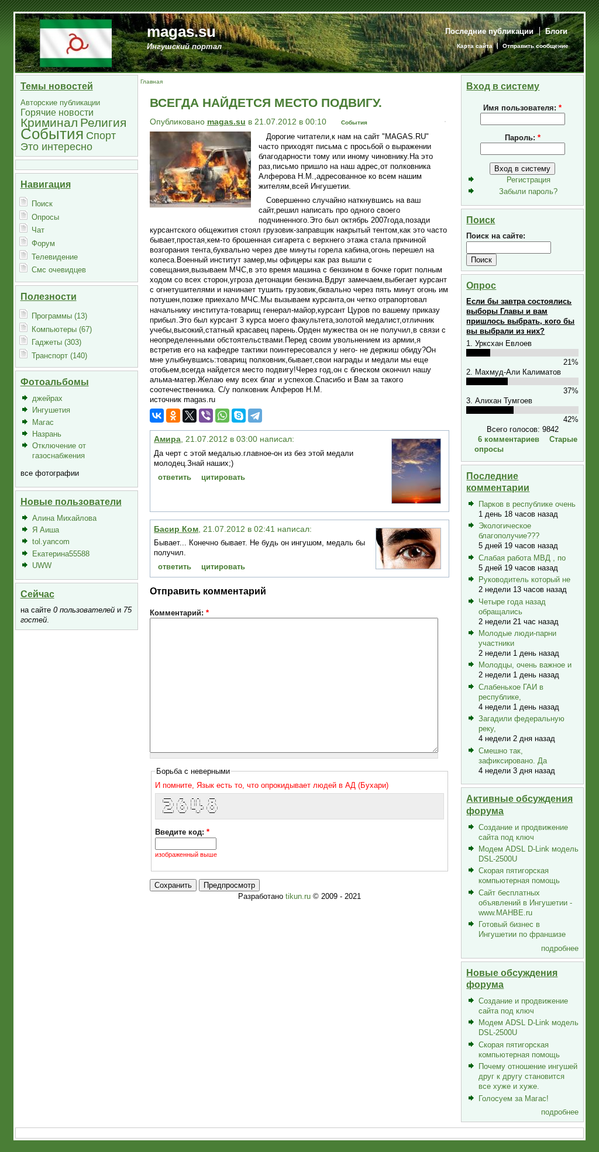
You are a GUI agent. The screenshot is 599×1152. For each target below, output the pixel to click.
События (52, 134)
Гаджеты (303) (56, 342)
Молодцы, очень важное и (525, 664)
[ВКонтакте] (157, 416)
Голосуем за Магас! (513, 1098)
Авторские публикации (60, 102)
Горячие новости (57, 112)
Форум (43, 243)
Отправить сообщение (535, 46)
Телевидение (55, 256)
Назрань (46, 434)
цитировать (223, 477)
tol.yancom (51, 541)
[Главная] (76, 42)
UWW (41, 565)
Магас (43, 422)
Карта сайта (475, 46)
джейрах (47, 398)
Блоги (556, 31)
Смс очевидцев (59, 269)
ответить (174, 477)
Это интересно (56, 146)
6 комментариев (508, 439)
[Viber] (206, 416)
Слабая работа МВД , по (522, 557)
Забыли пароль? (528, 191)
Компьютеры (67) (62, 329)
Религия (103, 122)
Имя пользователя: (522, 107)
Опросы (45, 217)
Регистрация (528, 179)
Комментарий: (179, 612)
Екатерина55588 (60, 553)
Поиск (42, 203)
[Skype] (239, 416)
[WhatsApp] (222, 416)
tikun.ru (298, 896)
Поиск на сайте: (495, 235)
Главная (151, 81)
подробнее (560, 948)
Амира (167, 439)
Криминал (49, 122)
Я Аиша (45, 529)
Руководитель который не (524, 579)
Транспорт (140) (59, 355)
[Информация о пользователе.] (416, 500)
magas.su (181, 31)
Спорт (101, 135)
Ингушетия (51, 410)
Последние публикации (489, 31)
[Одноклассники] (173, 416)
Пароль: (523, 137)
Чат (38, 230)
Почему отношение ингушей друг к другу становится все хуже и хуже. (527, 1076)
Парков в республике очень (527, 504)
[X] (190, 416)
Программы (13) (59, 316)
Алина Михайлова (64, 518)
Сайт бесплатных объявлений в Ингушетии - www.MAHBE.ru (525, 902)
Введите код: (182, 832)
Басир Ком (176, 529)
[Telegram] (255, 416)
